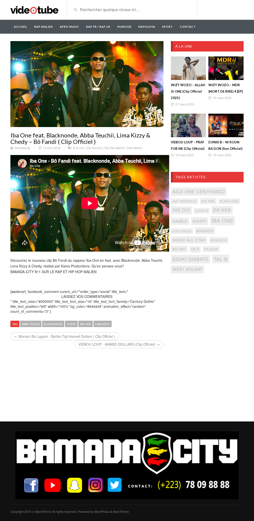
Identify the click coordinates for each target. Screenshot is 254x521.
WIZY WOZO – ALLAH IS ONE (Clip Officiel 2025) (188, 91)
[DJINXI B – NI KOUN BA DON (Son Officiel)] (226, 125)
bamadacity (22, 148)
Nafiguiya (146, 26)
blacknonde (53, 324)
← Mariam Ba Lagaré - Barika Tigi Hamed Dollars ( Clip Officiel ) (64, 336)
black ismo (229, 201)
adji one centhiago (198, 191)
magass (205, 230)
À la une (78, 148)
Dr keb (222, 210)
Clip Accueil (94, 148)
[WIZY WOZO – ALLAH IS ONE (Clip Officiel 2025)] (188, 68)
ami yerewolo (184, 201)
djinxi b (201, 210)
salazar (211, 249)
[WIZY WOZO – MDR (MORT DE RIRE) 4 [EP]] (226, 68)
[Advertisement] (207, 314)
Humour (124, 26)
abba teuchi (31, 324)
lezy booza (181, 231)
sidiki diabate (190, 259)
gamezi (180, 221)
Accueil (20, 26)
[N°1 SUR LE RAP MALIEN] (34, 9)
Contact (188, 26)
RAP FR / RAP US (98, 26)
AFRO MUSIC (69, 26)
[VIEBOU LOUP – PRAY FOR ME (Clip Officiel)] (188, 125)
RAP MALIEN (43, 26)
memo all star (189, 239)
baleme (208, 201)
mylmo (179, 248)
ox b (195, 249)
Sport (167, 26)
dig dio (181, 210)
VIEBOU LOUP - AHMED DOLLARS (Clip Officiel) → (119, 344)
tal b (221, 259)
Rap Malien (134, 148)
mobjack (219, 240)
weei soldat (187, 269)
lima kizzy (102, 324)
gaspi (200, 221)
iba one (85, 324)
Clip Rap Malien (114, 148)
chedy (71, 324)
